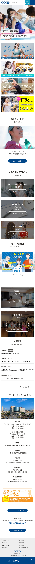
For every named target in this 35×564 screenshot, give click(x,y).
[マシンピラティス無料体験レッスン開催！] (17, 86)
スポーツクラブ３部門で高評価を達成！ (12, 378)
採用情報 (21, 542)
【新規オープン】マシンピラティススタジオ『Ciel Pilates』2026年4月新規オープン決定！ (17, 370)
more (4, 251)
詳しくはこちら (17, 161)
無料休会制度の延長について (10, 354)
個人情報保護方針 (23, 547)
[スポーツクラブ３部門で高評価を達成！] (17, 69)
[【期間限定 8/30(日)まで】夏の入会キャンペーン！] (17, 51)
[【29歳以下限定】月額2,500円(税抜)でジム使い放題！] (17, 104)
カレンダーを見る (17, 510)
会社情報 (21, 540)
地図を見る (16, 530)
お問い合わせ (5, 545)
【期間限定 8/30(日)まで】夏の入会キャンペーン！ (16, 361)
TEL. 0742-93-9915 (17, 523)
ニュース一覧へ (26, 387)
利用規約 (4, 547)
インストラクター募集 (17, 330)
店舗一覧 (4, 542)
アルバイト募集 (16, 325)
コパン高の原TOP (6, 540)
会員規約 (21, 545)
